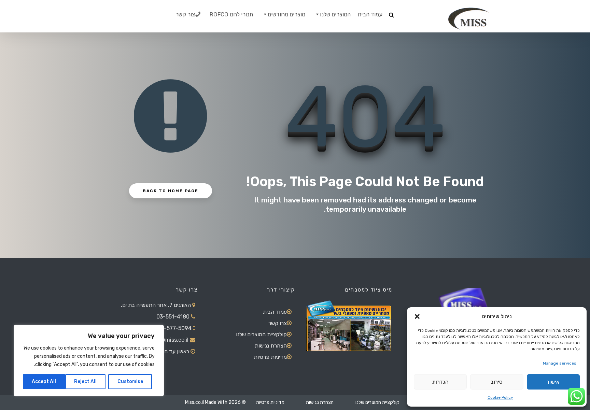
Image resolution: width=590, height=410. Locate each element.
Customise (130, 381)
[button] (417, 316)
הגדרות (440, 382)
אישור (553, 382)
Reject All (85, 381)
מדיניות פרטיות (270, 357)
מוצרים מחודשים (286, 14)
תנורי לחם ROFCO (231, 14)
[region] (89, 360)
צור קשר (185, 14)
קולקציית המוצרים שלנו (261, 334)
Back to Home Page (170, 190)
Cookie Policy (500, 397)
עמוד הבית (369, 14)
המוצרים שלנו (335, 14)
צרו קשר (277, 323)
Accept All (44, 381)
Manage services (559, 363)
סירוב (497, 382)
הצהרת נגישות (271, 345)
